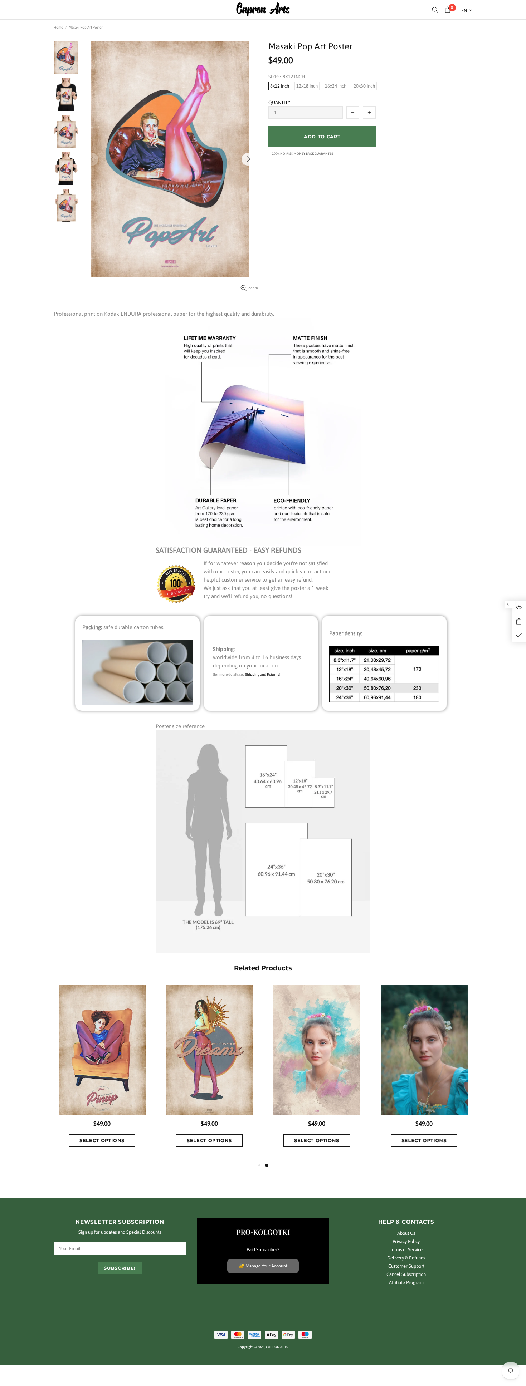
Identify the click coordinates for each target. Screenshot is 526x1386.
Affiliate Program (406, 1282)
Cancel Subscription (406, 1274)
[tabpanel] (316, 1073)
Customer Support (406, 1266)
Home (58, 27)
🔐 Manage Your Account (263, 1266)
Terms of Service (406, 1249)
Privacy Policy (406, 1241)
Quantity (279, 102)
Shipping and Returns (262, 674)
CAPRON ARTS (263, 9)
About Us (406, 1233)
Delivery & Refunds (406, 1258)
